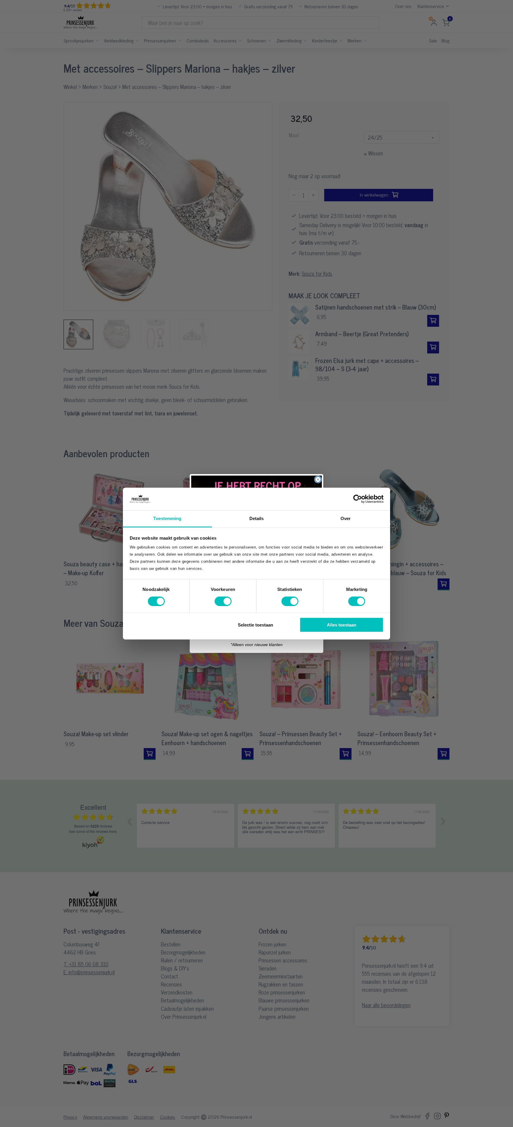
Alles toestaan (341, 624)
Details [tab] (256, 518)
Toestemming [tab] (167, 518)
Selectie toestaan (255, 624)
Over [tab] (346, 518)
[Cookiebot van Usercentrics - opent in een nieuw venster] (358, 499)
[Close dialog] (318, 479)
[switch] (223, 601)
